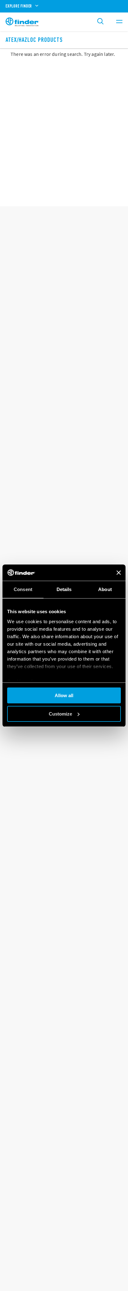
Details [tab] (64, 589)
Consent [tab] (23, 589)
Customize (60, 713)
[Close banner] (119, 572)
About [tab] (105, 589)
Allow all (64, 695)
